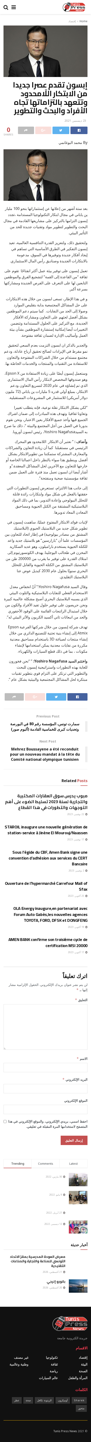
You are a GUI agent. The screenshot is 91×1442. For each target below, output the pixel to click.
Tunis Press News (65, 1431)
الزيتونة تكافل (44, 1400)
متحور (81, 1408)
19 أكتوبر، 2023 (76, 927)
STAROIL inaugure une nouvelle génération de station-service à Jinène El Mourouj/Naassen (46, 830)
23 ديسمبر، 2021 (75, 120)
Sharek (79, 1400)
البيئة (84, 1364)
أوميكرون (63, 1400)
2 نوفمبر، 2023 (77, 870)
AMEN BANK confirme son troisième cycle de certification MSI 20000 (48, 942)
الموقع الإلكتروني (76, 1100)
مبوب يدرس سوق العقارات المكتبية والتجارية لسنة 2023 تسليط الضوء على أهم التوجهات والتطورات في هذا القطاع (46, 801)
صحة (28, 1400)
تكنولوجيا (52, 1357)
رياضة (54, 1371)
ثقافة (54, 1364)
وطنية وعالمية (19, 1364)
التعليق (81, 1000)
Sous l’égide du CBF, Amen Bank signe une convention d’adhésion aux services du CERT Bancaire (48, 858)
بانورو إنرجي (56, 1281)
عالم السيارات (48, 1378)
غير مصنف (21, 1357)
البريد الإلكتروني (75, 1079)
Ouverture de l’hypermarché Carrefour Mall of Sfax (46, 886)
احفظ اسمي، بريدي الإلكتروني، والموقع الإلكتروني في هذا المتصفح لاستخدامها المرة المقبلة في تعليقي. (48, 1124)
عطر (16, 1400)
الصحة (83, 1371)
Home (84, 21)
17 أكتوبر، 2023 (76, 952)
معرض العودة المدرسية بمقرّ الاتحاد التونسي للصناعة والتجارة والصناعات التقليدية (37, 1261)
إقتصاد (72, 21)
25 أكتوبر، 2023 (76, 895)
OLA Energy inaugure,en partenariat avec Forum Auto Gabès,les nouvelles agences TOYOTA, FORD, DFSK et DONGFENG (50, 914)
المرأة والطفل (78, 1378)
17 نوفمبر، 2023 (76, 839)
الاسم (82, 1058)
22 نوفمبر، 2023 (76, 814)
